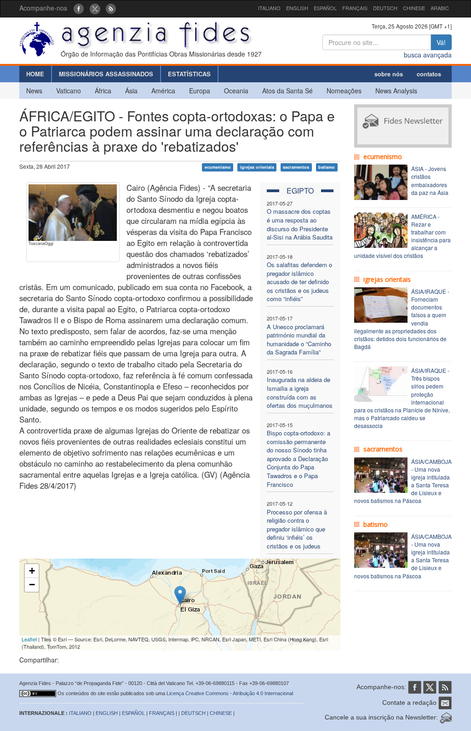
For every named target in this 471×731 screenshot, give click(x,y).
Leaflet (29, 639)
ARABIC (440, 7)
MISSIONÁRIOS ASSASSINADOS (106, 73)
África (103, 90)
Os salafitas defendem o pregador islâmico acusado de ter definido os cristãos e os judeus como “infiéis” (299, 281)
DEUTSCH (385, 7)
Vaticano (68, 90)
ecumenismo (218, 167)
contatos (429, 73)
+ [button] (32, 571)
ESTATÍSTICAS (189, 73)
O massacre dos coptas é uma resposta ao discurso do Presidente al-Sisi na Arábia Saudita (300, 224)
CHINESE (414, 7)
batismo (326, 167)
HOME (35, 73)
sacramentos (296, 167)
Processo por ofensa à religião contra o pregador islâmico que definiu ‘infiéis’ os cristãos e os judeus (297, 529)
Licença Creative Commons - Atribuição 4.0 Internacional (230, 693)
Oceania (236, 90)
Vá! (441, 42)
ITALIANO (269, 7)
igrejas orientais (257, 167)
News (34, 90)
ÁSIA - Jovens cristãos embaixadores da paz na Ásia (429, 180)
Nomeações (344, 90)
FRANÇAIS (355, 7)
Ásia (131, 90)
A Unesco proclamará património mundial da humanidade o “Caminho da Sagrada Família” (299, 339)
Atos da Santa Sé (287, 90)
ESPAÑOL (325, 7)
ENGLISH (297, 7)
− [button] (32, 584)
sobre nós (388, 73)
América (163, 90)
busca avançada (428, 54)
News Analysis (396, 90)
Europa (199, 90)
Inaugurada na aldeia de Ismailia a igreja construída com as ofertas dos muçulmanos (300, 392)
